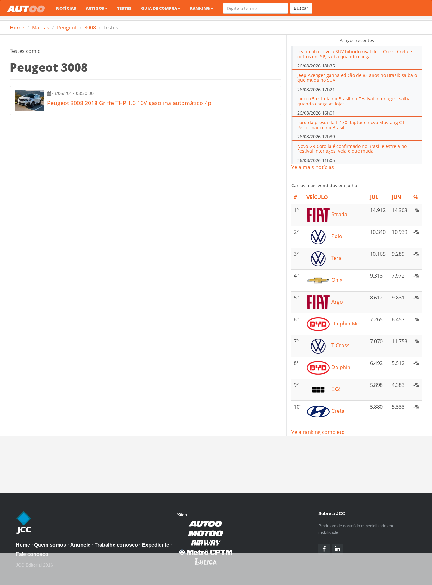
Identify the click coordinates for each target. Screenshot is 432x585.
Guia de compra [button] (159, 8)
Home (17, 27)
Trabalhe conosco (116, 545)
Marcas (40, 27)
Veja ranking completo (318, 432)
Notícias (66, 8)
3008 (90, 27)
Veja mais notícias (312, 167)
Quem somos (50, 545)
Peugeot (67, 27)
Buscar (301, 8)
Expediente (155, 545)
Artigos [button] (95, 8)
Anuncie (80, 545)
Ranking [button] (200, 8)
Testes (124, 8)
